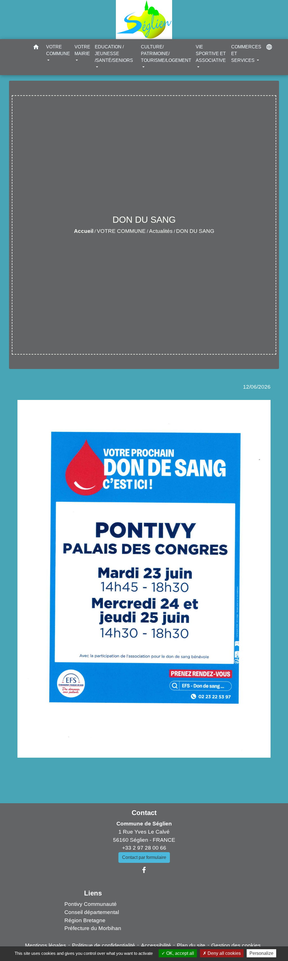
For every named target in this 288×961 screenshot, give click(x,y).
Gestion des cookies (236, 945)
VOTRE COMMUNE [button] (58, 50)
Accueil (83, 231)
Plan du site (191, 945)
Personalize (261, 953)
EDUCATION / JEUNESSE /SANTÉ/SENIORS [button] (114, 53)
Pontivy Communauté (90, 904)
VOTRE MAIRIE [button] (82, 50)
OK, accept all (179, 953)
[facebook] (144, 870)
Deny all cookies (223, 953)
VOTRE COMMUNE (121, 231)
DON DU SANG (195, 231)
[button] (36, 48)
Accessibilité (156, 945)
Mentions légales (45, 945)
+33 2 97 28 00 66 (144, 848)
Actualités (161, 231)
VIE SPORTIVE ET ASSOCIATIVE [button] (211, 53)
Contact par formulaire (144, 857)
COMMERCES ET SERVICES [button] (246, 53)
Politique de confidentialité (103, 945)
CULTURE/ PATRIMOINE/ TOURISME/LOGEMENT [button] (166, 53)
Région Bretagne (84, 920)
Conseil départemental (91, 912)
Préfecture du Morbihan (92, 928)
